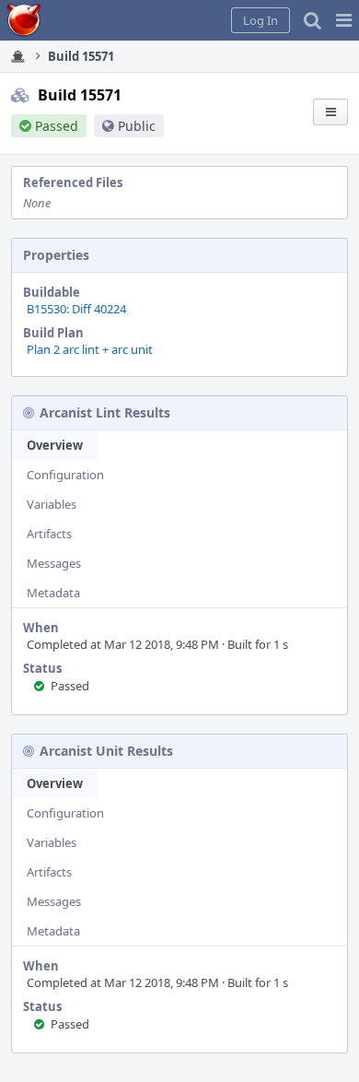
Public (137, 126)
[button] (344, 20)
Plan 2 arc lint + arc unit (90, 349)
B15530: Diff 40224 (76, 308)
